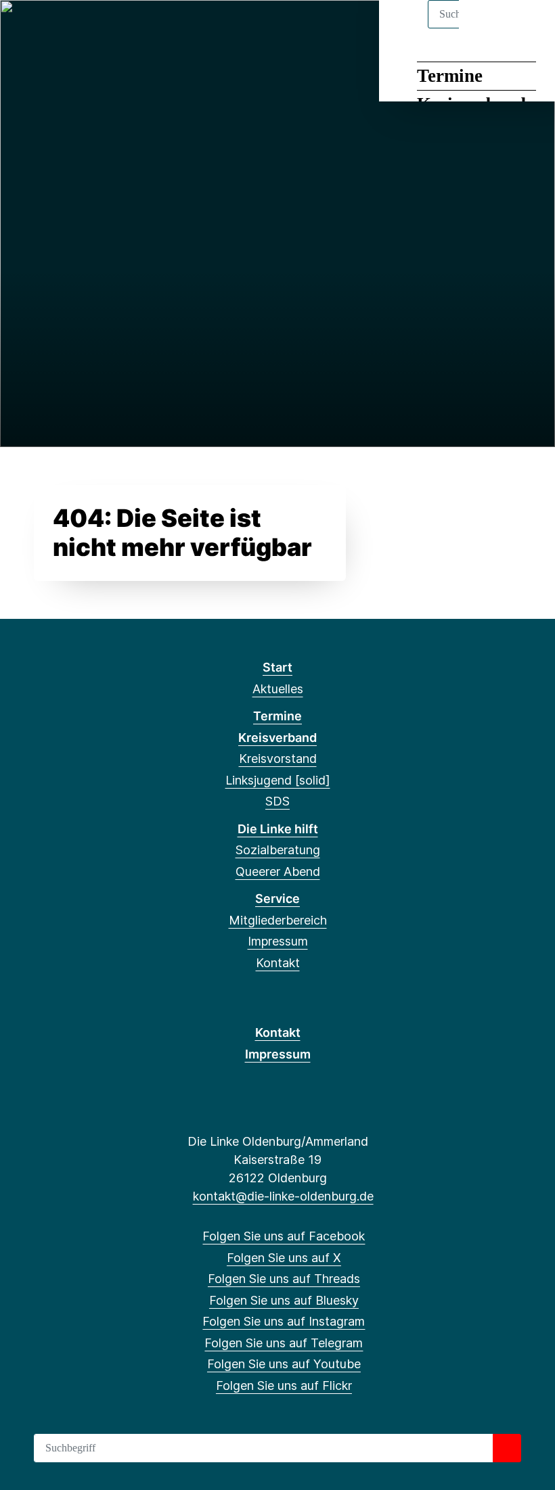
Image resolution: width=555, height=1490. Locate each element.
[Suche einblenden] (487, 28)
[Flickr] (182, 28)
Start (277, 667)
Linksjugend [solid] (277, 780)
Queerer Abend (278, 871)
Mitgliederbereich (278, 920)
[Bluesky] (93, 28)
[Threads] (71, 28)
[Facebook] (26, 28)
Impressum (278, 941)
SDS (277, 801)
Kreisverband (277, 737)
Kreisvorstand (278, 758)
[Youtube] (159, 28)
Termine (450, 76)
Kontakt (278, 963)
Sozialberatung (278, 850)
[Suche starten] (507, 1448)
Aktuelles (277, 689)
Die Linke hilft (278, 829)
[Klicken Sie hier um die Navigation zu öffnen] (527, 28)
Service (277, 898)
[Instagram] (115, 28)
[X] (48, 28)
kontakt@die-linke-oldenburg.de (283, 1196)
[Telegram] (137, 28)
